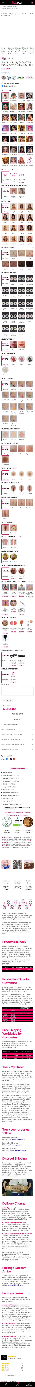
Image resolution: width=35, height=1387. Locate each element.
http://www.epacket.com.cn (16, 1150)
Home (3, 6)
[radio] (17, 83)
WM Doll (10, 58)
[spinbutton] (7, 700)
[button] (2, 50)
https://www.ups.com (13, 1145)
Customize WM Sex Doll (11, 6)
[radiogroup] (12, 1356)
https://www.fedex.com (16, 1139)
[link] (3, 6)
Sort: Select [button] (28, 1381)
